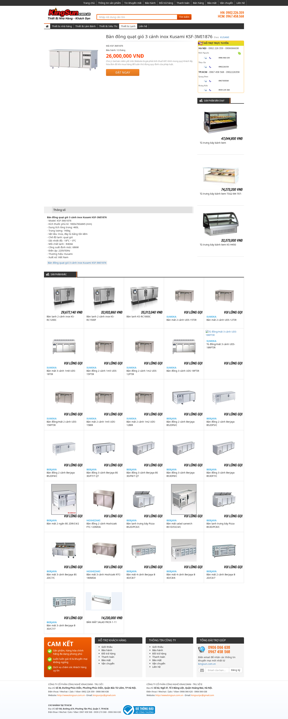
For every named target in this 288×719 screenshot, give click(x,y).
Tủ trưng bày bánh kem (213, 142)
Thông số (59, 210)
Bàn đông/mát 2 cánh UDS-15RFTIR (62, 423)
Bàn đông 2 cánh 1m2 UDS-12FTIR (141, 372)
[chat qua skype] (239, 53)
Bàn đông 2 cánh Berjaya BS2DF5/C (220, 423)
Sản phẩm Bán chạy (214, 101)
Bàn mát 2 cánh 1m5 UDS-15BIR (101, 423)
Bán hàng (198, 2)
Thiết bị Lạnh (128, 26)
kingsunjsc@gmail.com (104, 695)
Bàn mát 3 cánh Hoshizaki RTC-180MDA (103, 576)
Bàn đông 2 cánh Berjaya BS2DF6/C (180, 423)
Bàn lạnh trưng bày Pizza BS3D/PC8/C (220, 525)
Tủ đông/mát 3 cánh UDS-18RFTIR (220, 346)
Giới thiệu (107, 646)
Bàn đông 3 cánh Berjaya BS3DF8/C (180, 474)
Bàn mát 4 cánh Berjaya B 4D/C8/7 (140, 576)
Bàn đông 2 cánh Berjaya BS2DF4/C (61, 474)
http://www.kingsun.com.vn (71, 695)
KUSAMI (224, 37)
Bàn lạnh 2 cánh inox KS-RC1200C (60, 318)
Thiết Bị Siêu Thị (108, 26)
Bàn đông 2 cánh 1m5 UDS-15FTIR (101, 372)
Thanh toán (183, 2)
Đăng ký (235, 670)
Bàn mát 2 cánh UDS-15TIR (181, 319)
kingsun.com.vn (207, 663)
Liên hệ (240, 2)
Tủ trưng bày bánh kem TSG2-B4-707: (221, 193)
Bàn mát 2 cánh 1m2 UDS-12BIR (141, 423)
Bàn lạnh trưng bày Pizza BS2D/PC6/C (140, 525)
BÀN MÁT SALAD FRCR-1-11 (101, 622)
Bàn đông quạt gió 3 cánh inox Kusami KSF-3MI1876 (77, 262)
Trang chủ (89, 2)
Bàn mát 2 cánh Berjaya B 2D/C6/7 (220, 576)
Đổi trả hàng (166, 2)
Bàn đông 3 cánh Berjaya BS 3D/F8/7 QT (142, 474)
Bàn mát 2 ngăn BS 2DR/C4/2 (63, 523)
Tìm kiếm (184, 16)
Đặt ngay (123, 72)
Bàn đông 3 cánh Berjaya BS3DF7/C (220, 474)
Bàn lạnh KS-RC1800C (138, 316)
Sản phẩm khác (59, 274)
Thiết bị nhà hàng (62, 26)
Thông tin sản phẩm (109, 2)
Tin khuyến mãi (133, 2)
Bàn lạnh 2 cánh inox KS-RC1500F (100, 318)
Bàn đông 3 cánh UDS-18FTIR (182, 370)
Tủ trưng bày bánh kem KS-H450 (218, 244)
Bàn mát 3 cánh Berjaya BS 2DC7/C (62, 576)
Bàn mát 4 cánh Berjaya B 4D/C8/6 (180, 576)
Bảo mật (211, 2)
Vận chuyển (226, 2)
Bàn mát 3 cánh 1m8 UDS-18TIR (61, 372)
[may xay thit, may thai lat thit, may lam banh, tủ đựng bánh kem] (69, 13)
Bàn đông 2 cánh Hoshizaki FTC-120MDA (101, 525)
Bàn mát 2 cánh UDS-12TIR (221, 319)
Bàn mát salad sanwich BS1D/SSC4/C (179, 525)
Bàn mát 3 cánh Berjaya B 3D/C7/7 (61, 627)
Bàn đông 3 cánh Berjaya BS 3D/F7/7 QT (102, 474)
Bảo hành (150, 2)
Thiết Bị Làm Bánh (85, 26)
